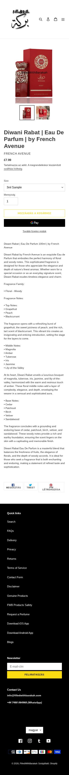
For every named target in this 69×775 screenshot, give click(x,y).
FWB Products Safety (19, 604)
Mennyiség (9, 194)
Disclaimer (13, 586)
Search (11, 521)
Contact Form (15, 577)
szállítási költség (13, 168)
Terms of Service (17, 567)
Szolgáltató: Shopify (47, 763)
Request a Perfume (18, 614)
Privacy (11, 549)
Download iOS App (18, 623)
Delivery (12, 540)
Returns (11, 558)
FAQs (10, 530)
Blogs (10, 642)
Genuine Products (17, 595)
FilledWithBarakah (29, 763)
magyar (33, 730)
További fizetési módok (34, 231)
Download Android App (20, 632)
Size (6, 180)
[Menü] (63, 19)
